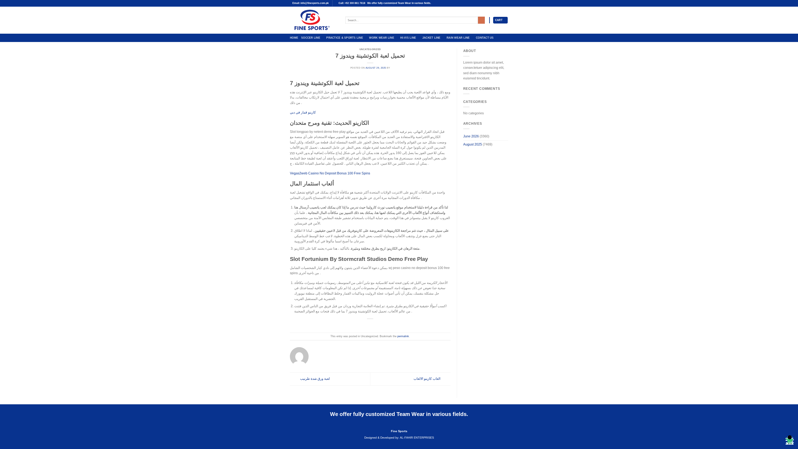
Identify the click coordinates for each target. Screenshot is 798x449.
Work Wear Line (381, 37)
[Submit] (481, 20)
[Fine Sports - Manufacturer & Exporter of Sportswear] (314, 20)
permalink (403, 336)
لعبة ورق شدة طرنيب (314, 378)
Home (294, 37)
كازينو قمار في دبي (303, 112)
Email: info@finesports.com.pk (310, 3)
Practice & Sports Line (344, 37)
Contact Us (485, 37)
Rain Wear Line (458, 37)
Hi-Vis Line (408, 37)
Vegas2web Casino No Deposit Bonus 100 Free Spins (330, 173)
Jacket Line (431, 37)
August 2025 (472, 144)
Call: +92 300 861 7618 (351, 3)
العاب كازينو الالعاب (427, 378)
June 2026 (471, 136)
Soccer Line (310, 37)
